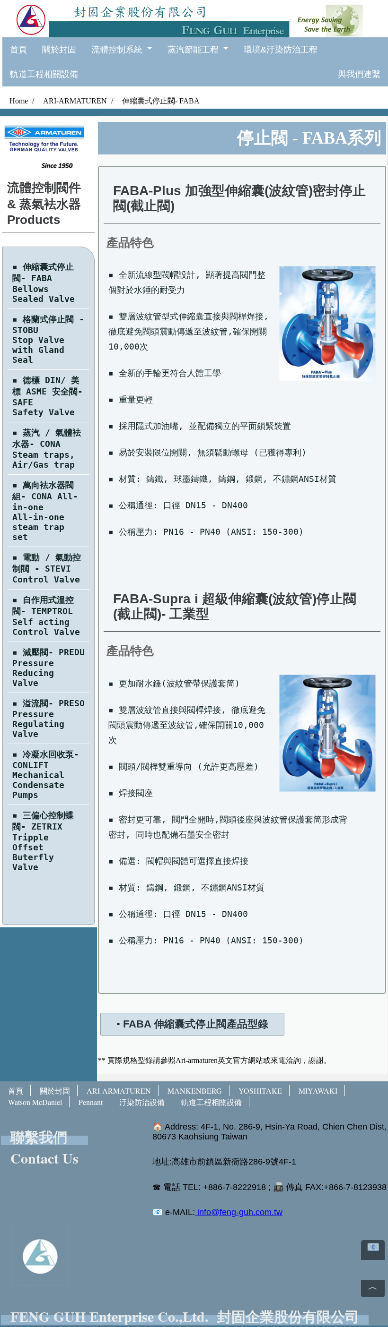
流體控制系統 (119, 49)
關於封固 (59, 49)
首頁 (18, 49)
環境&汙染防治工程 (280, 49)
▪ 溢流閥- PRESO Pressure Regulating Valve (48, 718)
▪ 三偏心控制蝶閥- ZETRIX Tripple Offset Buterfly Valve (43, 841)
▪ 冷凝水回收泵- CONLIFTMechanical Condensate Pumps (45, 774)
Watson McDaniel (35, 1102)
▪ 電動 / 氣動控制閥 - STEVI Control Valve (46, 568)
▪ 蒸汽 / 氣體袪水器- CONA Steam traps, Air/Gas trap (46, 449)
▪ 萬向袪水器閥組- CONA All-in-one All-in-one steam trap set (45, 511)
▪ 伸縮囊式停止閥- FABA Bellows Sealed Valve (43, 283)
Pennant (91, 1102)
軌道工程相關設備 (44, 74)
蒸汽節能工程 (195, 49)
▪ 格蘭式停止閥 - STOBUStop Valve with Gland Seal (48, 339)
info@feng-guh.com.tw (238, 1212)
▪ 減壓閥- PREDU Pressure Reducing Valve (48, 667)
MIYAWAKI (318, 1091)
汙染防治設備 (142, 1102)
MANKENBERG (195, 1091)
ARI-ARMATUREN (119, 1091)
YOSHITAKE (260, 1091)
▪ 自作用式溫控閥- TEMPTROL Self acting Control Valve (46, 616)
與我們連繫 (359, 74)
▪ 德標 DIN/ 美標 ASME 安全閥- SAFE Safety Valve (47, 396)
